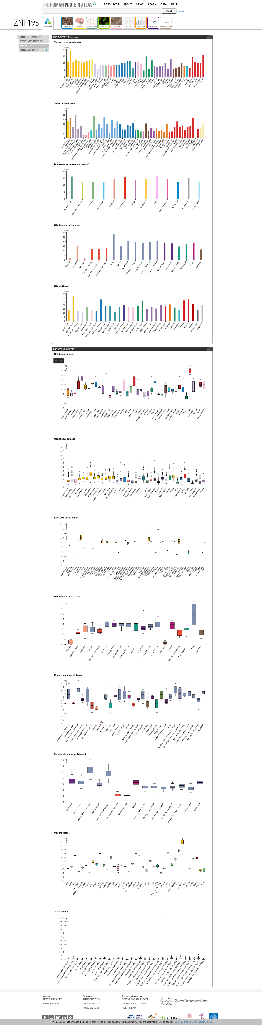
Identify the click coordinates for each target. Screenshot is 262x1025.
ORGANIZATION (91, 1003)
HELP (174, 4)
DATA (164, 4)
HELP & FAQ (129, 1008)
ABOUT (128, 4)
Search (169, 11)
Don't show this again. (202, 1022)
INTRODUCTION (91, 999)
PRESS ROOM (51, 1003)
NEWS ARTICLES (52, 999)
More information (182, 1022)
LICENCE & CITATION (134, 1003)
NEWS (140, 4)
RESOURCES (111, 4)
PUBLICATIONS (91, 1008)
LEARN (152, 4)
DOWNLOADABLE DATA (135, 999)
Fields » (180, 11)
